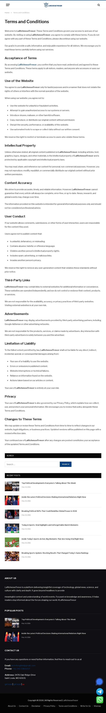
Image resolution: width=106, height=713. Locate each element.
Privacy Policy (49, 706)
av (23, 684)
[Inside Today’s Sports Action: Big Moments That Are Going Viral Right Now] (12, 542)
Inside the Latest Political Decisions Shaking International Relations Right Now (54, 497)
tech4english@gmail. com (23, 665)
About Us (12, 706)
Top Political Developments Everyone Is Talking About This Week (49, 483)
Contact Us (23, 706)
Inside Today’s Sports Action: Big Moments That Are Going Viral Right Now (53, 539)
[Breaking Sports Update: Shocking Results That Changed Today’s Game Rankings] (12, 556)
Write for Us (85, 706)
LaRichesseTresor (27, 64)
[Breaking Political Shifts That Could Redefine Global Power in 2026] (12, 514)
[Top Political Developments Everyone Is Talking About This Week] (12, 486)
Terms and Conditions (68, 706)
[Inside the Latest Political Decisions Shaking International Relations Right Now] (12, 500)
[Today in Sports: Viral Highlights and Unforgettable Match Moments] (12, 528)
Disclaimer (36, 706)
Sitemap (97, 706)
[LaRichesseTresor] (53, 4)
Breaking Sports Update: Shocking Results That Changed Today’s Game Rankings (55, 553)
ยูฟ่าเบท (8, 684)
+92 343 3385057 (21, 668)
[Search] (98, 5)
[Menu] (8, 5)
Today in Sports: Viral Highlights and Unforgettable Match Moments (50, 525)
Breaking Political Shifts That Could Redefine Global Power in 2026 (49, 511)
